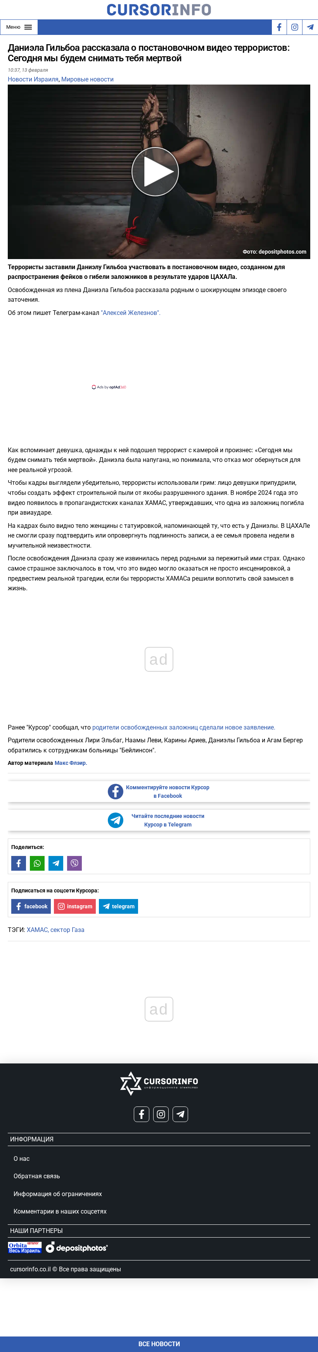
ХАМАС (37, 930)
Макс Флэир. (71, 763)
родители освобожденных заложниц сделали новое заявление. (183, 727)
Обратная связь (37, 1176)
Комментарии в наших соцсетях (60, 1211)
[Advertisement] (152, 352)
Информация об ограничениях (58, 1194)
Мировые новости (87, 79)
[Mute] (24, 254)
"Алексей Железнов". (130, 312)
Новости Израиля (33, 79)
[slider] (44, 256)
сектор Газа (67, 930)
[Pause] (14, 254)
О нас (21, 1158)
